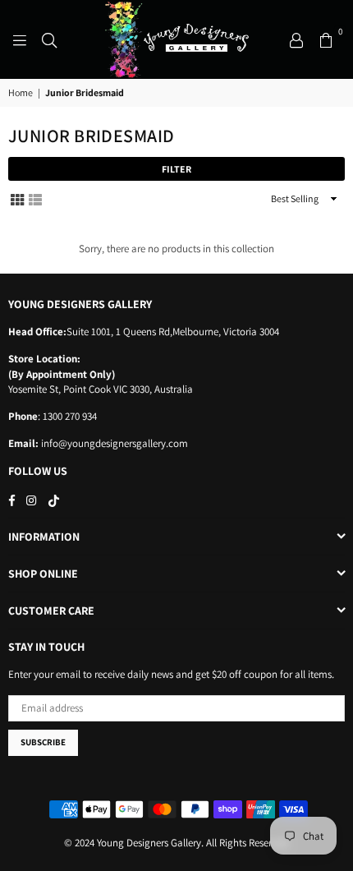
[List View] (35, 198)
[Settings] (296, 39)
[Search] (49, 39)
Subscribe (43, 742)
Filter (176, 169)
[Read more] (19, 39)
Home (20, 92)
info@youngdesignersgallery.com (113, 443)
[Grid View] (17, 198)
